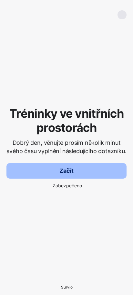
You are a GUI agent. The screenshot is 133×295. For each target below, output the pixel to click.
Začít (66, 170)
